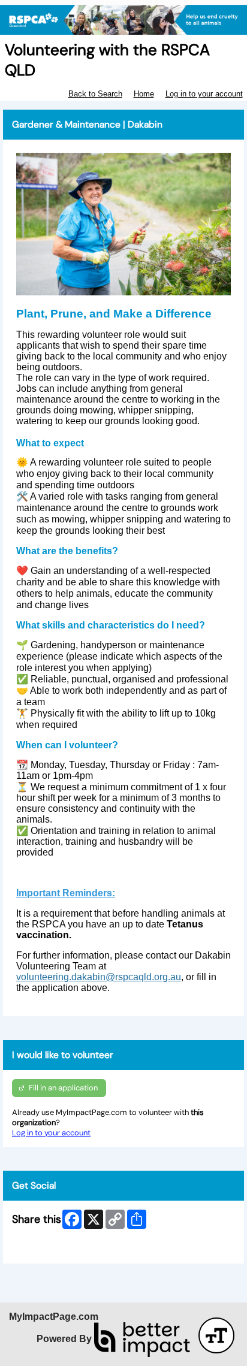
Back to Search (95, 93)
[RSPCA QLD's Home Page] (123, 20)
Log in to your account (204, 93)
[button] (216, 1335)
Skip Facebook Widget (52, 1249)
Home (144, 93)
